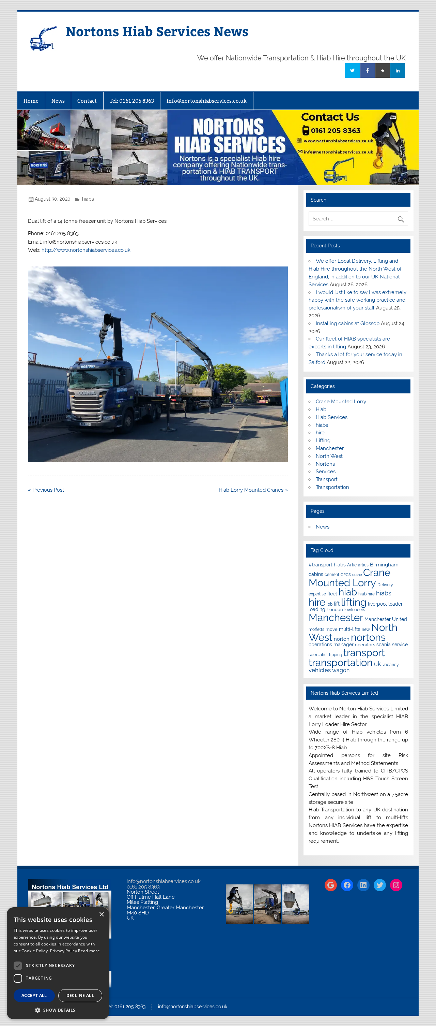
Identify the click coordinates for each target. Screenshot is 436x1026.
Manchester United (385, 619)
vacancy (391, 664)
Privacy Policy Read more (75, 951)
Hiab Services (331, 417)
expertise (317, 594)
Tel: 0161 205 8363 (132, 101)
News (58, 101)
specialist (318, 654)
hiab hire (366, 594)
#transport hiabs (327, 564)
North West (329, 456)
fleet (332, 593)
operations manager (331, 644)
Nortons (325, 464)
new (366, 629)
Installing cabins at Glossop (347, 323)
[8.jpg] (158, 460)
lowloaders (354, 609)
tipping (335, 654)
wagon (340, 670)
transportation (341, 662)
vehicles (320, 670)
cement (332, 574)
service (400, 644)
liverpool (377, 604)
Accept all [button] (34, 995)
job (329, 604)
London (335, 609)
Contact (87, 101)
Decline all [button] (80, 995)
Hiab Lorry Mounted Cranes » (253, 490)
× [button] (101, 914)
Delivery (385, 584)
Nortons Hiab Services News (157, 31)
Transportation (332, 487)
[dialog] (58, 963)
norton (341, 639)
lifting (354, 602)
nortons (368, 637)
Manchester (330, 448)
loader (395, 604)
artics (363, 565)
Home (31, 101)
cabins (316, 574)
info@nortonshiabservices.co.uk (207, 101)
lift (337, 604)
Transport (327, 479)
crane (357, 575)
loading (317, 609)
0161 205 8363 (143, 887)
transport (364, 653)
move (332, 629)
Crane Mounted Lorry (341, 402)
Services (326, 471)
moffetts (316, 629)
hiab (348, 592)
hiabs (88, 199)
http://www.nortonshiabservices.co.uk (86, 250)
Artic (352, 564)
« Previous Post (46, 490)
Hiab (321, 409)
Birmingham (384, 564)
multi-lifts (349, 629)
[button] (58, 1009)
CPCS (346, 575)
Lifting (323, 440)
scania (383, 644)
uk (377, 663)
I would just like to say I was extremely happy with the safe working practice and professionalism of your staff (357, 300)
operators (365, 644)
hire (320, 433)
